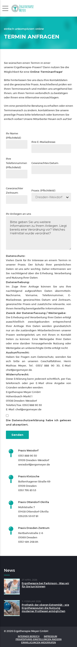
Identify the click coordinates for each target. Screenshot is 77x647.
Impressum (50, 636)
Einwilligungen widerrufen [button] (38, 642)
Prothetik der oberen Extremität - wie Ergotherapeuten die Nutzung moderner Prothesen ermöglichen (45, 608)
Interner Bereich (28, 636)
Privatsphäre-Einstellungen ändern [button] (39, 639)
